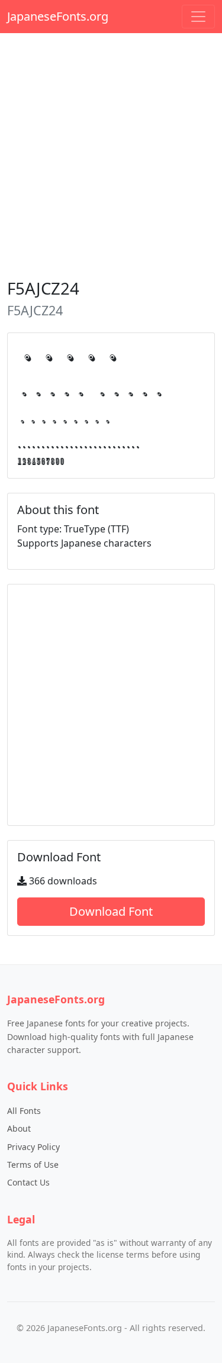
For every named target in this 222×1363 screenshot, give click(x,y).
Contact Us (28, 1182)
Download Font (111, 911)
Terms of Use (33, 1164)
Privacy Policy (33, 1146)
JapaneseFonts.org (57, 16)
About (19, 1128)
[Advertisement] (111, 153)
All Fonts (24, 1110)
